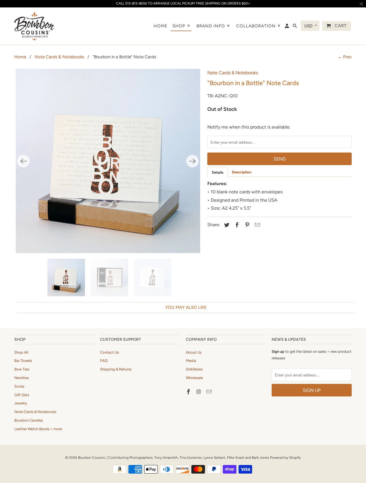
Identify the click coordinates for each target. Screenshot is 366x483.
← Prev (345, 56)
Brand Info (213, 26)
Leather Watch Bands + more (38, 429)
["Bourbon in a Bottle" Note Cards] (108, 161)
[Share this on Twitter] (225, 225)
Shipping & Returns (116, 369)
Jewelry (20, 403)
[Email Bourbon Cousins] (209, 392)
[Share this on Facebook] (236, 225)
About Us (194, 352)
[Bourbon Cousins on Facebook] (189, 392)
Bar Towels (23, 360)
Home (20, 56)
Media (191, 360)
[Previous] (23, 161)
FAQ (104, 360)
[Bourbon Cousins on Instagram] (199, 392)
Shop (181, 26)
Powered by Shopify (285, 458)
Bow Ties (21, 369)
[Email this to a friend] (256, 225)
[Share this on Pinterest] (246, 225)
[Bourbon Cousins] (34, 26)
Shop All (21, 352)
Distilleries (194, 369)
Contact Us (109, 352)
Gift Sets (21, 395)
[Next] (192, 161)
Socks (19, 386)
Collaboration (258, 26)
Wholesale (194, 378)
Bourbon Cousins (91, 458)
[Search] (295, 27)
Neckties (21, 378)
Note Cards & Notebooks (59, 56)
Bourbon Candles (28, 420)
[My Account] (287, 27)
